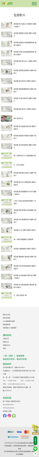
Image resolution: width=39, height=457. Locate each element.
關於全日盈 (6, 314)
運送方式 (6, 342)
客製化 (35, 441)
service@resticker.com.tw (16, 384)
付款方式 (6, 338)
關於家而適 (6, 318)
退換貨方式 (6, 345)
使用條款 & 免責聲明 (9, 328)
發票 (4, 348)
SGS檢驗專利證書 (9, 321)
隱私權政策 (6, 324)
